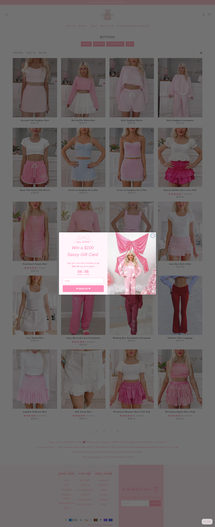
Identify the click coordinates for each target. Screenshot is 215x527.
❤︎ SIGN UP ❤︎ (83, 289)
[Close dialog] (153, 235)
